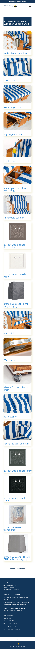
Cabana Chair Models (17, 569)
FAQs (16, 639)
